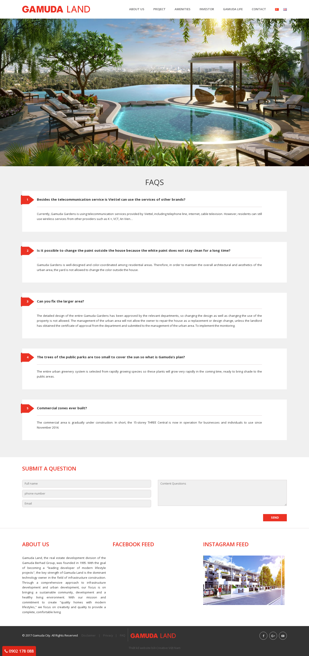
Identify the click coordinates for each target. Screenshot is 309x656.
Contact (259, 9)
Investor (207, 9)
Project (159, 9)
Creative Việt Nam (168, 648)
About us (136, 9)
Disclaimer (88, 635)
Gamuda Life (233, 9)
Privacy (108, 635)
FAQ (122, 635)
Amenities (182, 9)
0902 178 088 (21, 651)
